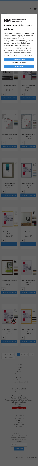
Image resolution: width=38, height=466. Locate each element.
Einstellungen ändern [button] (19, 63)
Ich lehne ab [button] (19, 66)
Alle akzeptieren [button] (19, 59)
